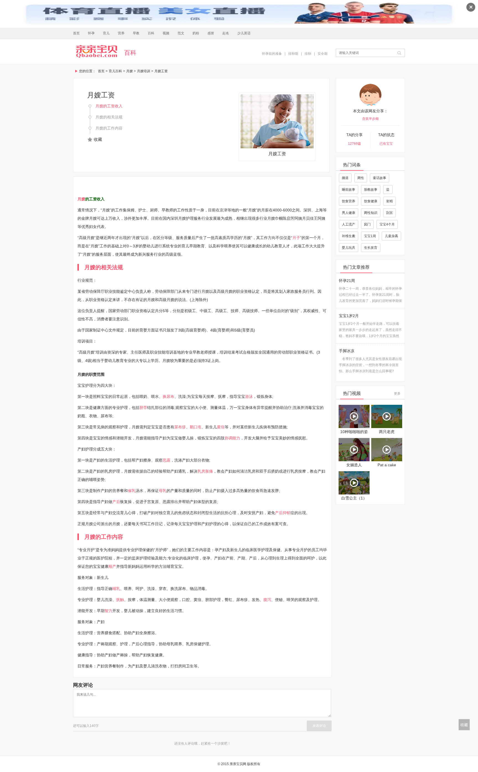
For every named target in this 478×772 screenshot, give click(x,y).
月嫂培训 (143, 71)
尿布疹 (180, 427)
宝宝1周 (370, 236)
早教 (136, 33)
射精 (389, 201)
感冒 (210, 33)
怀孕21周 (347, 280)
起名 (225, 33)
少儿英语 (244, 33)
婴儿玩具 (348, 248)
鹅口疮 (195, 427)
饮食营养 (348, 201)
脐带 (143, 407)
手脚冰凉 (346, 351)
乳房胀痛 (205, 471)
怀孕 (91, 33)
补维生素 (348, 236)
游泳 (249, 396)
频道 (345, 178)
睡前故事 (348, 189)
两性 (360, 178)
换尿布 (168, 396)
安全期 (323, 54)
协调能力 (232, 438)
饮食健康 (370, 201)
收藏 (98, 139)
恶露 (166, 460)
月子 (296, 237)
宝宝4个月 (387, 224)
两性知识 (370, 213)
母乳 (163, 490)
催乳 (132, 490)
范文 (181, 33)
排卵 (308, 54)
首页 (76, 33)
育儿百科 (115, 71)
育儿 (106, 33)
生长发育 (370, 248)
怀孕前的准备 (272, 54)
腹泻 (267, 599)
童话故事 (379, 178)
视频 (166, 33)
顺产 (112, 566)
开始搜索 (399, 53)
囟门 (367, 224)
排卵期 (293, 54)
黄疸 (221, 427)
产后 (116, 501)
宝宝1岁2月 (349, 316)
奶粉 (196, 33)
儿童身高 (391, 236)
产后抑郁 (282, 513)
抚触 (120, 599)
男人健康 (348, 213)
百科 (151, 33)
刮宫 (389, 213)
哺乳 (116, 588)
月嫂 (129, 71)
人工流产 (348, 224)
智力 (108, 610)
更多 (397, 393)
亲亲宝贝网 (96, 51)
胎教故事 (370, 189)
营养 (121, 33)
